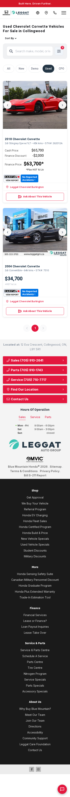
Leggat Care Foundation (35, 744)
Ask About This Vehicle (37, 196)
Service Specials (35, 679)
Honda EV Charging (35, 515)
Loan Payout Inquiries (35, 626)
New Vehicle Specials (35, 538)
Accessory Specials (35, 691)
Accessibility (35, 732)
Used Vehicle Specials (35, 544)
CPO (61, 68)
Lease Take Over (35, 632)
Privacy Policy (50, 471)
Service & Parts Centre (35, 650)
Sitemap (56, 466)
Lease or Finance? (35, 620)
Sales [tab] (22, 417)
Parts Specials (35, 685)
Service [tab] (35, 417)
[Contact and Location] (46, 12)
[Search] (11, 51)
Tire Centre (35, 667)
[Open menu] (64, 13)
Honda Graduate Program (35, 585)
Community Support (35, 738)
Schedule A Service (35, 656)
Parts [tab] (48, 417)
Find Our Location (24, 389)
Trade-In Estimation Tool (35, 597)
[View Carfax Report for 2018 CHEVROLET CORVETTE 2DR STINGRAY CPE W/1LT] (21, 178)
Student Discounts (35, 550)
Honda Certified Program (35, 526)
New (21, 68)
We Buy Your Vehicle (35, 503)
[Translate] (37, 12)
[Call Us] (54, 12)
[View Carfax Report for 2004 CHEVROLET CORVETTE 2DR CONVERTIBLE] (21, 293)
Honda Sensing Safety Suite (35, 574)
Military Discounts (35, 556)
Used (48, 68)
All (8, 68)
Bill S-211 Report (35, 475)
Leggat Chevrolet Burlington (27, 186)
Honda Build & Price (35, 532)
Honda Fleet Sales (35, 521)
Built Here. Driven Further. (35, 3)
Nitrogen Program (35, 673)
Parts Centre (35, 662)
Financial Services (35, 615)
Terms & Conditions (24, 471)
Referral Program (35, 509)
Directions (35, 726)
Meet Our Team (35, 714)
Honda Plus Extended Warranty (35, 591)
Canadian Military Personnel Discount (35, 579)
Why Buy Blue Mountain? (35, 708)
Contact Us (19, 399)
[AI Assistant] (62, 789)
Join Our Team (35, 720)
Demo (34, 68)
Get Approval (35, 497)
